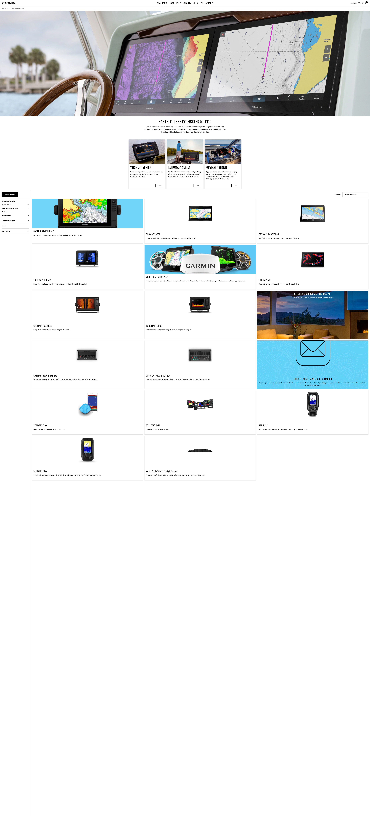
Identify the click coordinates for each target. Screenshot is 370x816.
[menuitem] (353, 3)
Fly (202, 3)
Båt (3, 8)
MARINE (196, 3)
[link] (185, 63)
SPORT (172, 3)
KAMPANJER (209, 3)
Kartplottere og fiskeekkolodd (15, 8)
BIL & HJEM (187, 3)
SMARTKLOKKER (162, 3)
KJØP (159, 185)
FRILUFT (178, 3)
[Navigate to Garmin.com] (9, 3)
